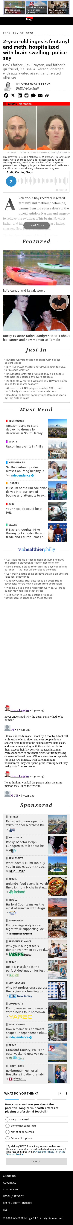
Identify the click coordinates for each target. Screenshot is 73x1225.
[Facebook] (6, 96)
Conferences (17, 982)
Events (13, 441)
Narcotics (25, 104)
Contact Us (10, 1189)
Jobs (11, 504)
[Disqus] (36, 654)
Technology (16, 420)
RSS (5, 1209)
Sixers (13, 524)
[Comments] (33, 96)
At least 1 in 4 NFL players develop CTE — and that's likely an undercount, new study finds (33, 389)
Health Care (16, 1066)
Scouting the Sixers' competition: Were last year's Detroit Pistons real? (35, 396)
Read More (36, 225)
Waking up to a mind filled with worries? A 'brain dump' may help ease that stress (34, 589)
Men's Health (17, 462)
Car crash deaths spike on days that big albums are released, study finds (36, 575)
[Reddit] (27, 96)
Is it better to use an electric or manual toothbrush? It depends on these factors (28, 596)
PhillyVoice (9, 21)
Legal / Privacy (13, 1196)
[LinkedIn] (20, 96)
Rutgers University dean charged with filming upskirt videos (32, 361)
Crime (12, 104)
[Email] (40, 96)
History (14, 483)
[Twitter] (13, 96)
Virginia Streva (36, 84)
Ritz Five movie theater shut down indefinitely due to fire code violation (35, 368)
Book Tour (15, 837)
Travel (13, 879)
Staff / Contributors (17, 1203)
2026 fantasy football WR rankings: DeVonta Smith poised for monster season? (35, 382)
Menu (67, 21)
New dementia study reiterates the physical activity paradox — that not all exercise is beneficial (35, 568)
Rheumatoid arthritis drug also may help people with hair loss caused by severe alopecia (34, 375)
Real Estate (16, 858)
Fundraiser (16, 920)
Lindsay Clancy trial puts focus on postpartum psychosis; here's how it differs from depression (33, 582)
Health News (17, 1024)
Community (16, 1003)
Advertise (9, 1182)
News (29, 19)
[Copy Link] (47, 96)
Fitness (14, 816)
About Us (9, 1176)
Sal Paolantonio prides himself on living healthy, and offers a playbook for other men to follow (34, 561)
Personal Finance (20, 941)
